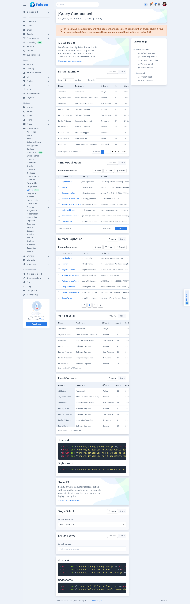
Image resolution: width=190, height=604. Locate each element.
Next (124, 151)
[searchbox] (92, 549)
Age (117, 86)
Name (60, 86)
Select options (64, 544)
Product (104, 177)
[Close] (47, 301)
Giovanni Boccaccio (70, 216)
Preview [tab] (112, 71)
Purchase (36, 324)
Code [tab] (122, 71)
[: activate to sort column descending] (58, 177)
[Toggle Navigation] (24, 4)
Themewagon (96, 600)
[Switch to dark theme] (146, 4)
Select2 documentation (69, 500)
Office (103, 86)
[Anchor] (80, 71)
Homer (65, 187)
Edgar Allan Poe (68, 193)
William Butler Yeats (70, 199)
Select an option (65, 519)
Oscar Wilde (67, 221)
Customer (66, 177)
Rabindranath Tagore (71, 204)
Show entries (69, 80)
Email (84, 177)
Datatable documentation (70, 61)
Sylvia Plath (67, 181)
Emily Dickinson (68, 210)
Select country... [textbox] (67, 524)
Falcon (42, 319)
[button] (36, 12)
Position (78, 86)
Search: (91, 80)
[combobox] (92, 524)
